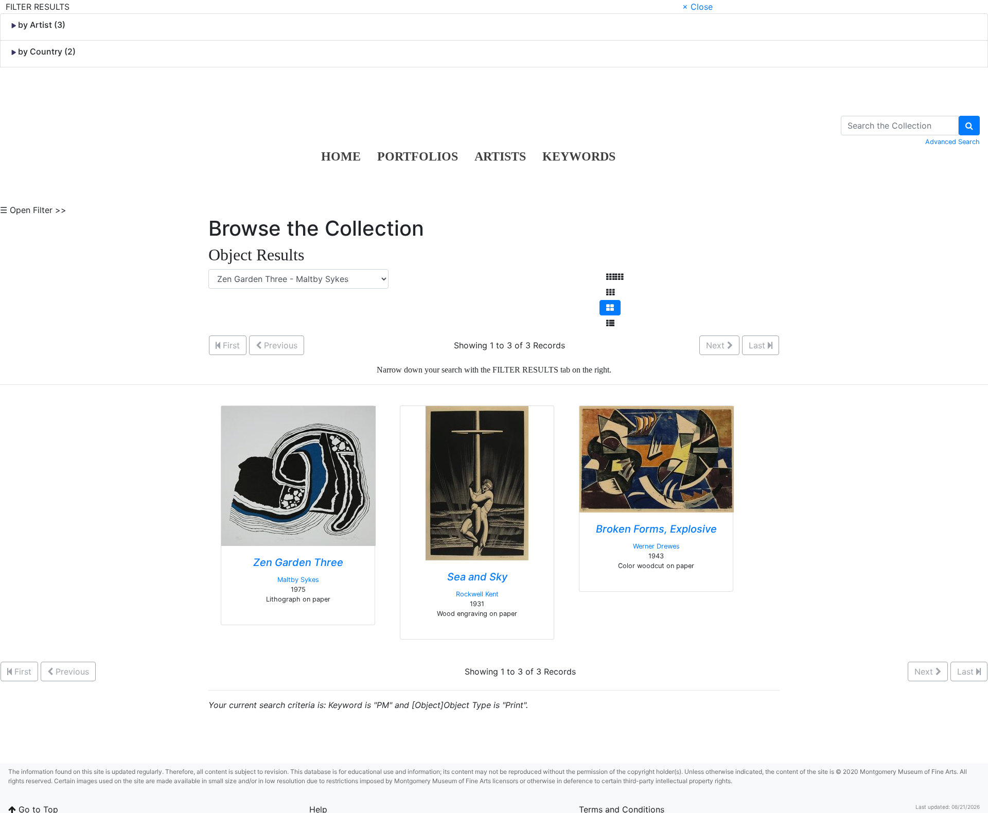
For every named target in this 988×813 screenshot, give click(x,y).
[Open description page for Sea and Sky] (477, 482)
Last (758, 345)
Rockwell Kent (477, 594)
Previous (279, 345)
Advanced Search (952, 142)
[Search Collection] (969, 125)
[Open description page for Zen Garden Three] (298, 475)
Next (716, 345)
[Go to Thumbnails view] (610, 292)
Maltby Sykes (298, 580)
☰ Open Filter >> (33, 210)
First (230, 345)
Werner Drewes (656, 546)
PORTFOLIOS (417, 156)
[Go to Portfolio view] (610, 307)
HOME (341, 156)
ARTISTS (500, 156)
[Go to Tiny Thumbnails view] (614, 277)
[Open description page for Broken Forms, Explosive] (656, 458)
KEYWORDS (578, 156)
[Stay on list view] (610, 323)
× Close (697, 7)
